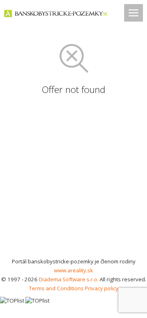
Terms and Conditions (56, 288)
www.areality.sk (73, 270)
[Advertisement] (73, 179)
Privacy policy (101, 288)
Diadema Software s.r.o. (68, 279)
